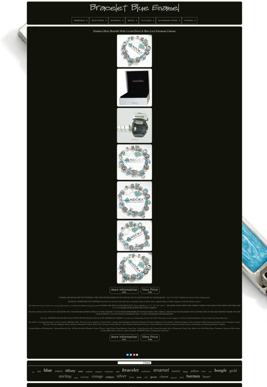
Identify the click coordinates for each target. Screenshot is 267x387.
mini (80, 371)
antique (110, 376)
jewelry (176, 371)
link (39, 371)
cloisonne (109, 371)
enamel (161, 370)
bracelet (130, 370)
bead (131, 377)
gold (233, 370)
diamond (174, 378)
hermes (193, 376)
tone (204, 371)
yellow (195, 371)
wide (117, 372)
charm (164, 376)
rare (210, 372)
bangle (220, 370)
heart (206, 376)
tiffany (70, 371)
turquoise (98, 372)
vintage (97, 376)
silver (122, 375)
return (58, 371)
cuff (146, 377)
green (153, 376)
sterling (65, 376)
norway (85, 376)
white (182, 377)
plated (76, 378)
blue (48, 370)
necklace (89, 372)
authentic (146, 371)
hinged (185, 372)
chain (138, 377)
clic (33, 372)
